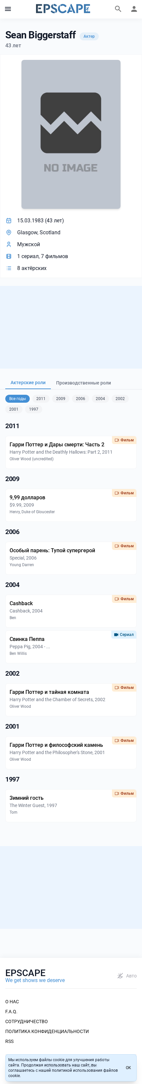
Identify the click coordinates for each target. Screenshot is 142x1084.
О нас (12, 1001)
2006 (80, 398)
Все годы (17, 398)
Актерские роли (28, 382)
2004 (100, 398)
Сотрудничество (26, 1021)
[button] (8, 9)
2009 (60, 398)
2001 (13, 409)
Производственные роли (83, 382)
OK (128, 1067)
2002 (120, 398)
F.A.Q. (11, 1011)
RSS (9, 1041)
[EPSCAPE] (63, 9)
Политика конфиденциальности (47, 1031)
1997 (33, 409)
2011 (41, 398)
